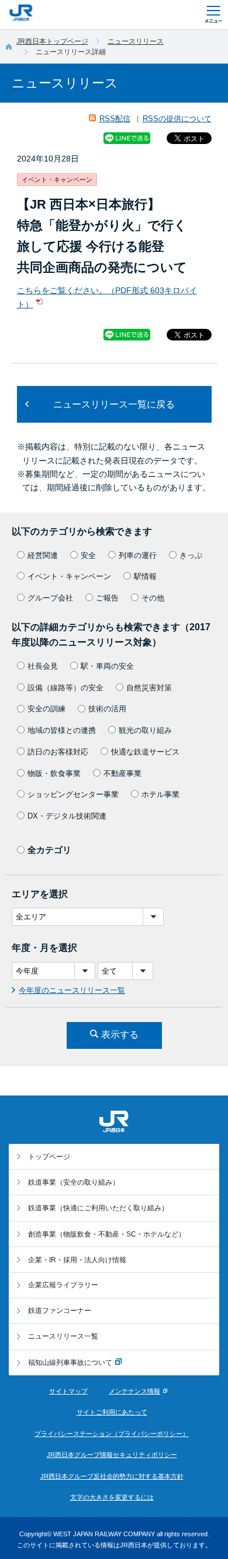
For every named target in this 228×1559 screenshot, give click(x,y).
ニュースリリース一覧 (63, 1336)
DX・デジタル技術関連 (66, 816)
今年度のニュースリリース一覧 (72, 990)
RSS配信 (114, 118)
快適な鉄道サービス (145, 751)
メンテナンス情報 (134, 1391)
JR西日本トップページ (52, 41)
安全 (88, 555)
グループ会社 (50, 598)
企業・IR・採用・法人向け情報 (77, 1260)
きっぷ (190, 555)
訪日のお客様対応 (57, 751)
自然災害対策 (149, 687)
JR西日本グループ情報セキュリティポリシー (112, 1454)
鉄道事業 (73, 1182)
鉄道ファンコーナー (59, 1310)
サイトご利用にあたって (112, 1412)
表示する (120, 1035)
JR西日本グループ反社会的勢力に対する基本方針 (112, 1476)
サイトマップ (68, 1391)
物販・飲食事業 (54, 773)
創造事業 (106, 1234)
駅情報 (145, 576)
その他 (152, 598)
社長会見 (42, 666)
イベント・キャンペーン (69, 576)
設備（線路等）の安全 (65, 687)
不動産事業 (122, 773)
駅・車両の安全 (107, 666)
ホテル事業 (160, 794)
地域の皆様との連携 (61, 730)
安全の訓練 (46, 708)
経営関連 (42, 555)
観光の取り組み (145, 730)
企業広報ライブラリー (63, 1284)
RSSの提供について (177, 118)
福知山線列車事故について (70, 1362)
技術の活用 (107, 708)
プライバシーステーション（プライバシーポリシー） (111, 1433)
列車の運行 (138, 555)
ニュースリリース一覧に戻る (114, 404)
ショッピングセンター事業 (73, 794)
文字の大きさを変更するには (112, 1497)
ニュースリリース (136, 41)
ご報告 (107, 598)
